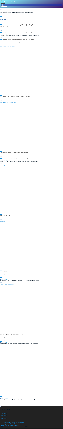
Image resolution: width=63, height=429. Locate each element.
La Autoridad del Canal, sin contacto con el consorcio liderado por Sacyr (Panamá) (18, 39)
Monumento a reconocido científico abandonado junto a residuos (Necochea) (17, 158)
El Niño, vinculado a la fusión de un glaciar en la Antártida (24, 340)
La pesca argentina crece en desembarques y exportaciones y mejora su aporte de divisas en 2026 (12, 422)
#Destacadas (2, 412)
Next (40, 404)
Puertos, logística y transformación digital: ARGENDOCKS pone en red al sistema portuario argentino (12, 424)
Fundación (3, 4)
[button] (1, 7)
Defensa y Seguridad (3, 414)
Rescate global (6, 9)
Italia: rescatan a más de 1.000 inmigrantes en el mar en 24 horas (14, 277)
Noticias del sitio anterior (4, 417)
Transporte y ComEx (3, 419)
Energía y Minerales (3, 415)
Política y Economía (3, 418)
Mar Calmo (2, 416)
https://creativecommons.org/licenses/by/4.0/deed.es (6, 427)
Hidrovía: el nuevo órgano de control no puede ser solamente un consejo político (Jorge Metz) (11, 425)
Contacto (3, 5)
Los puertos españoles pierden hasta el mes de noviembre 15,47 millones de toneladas (18, 32)
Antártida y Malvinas (3, 413)
